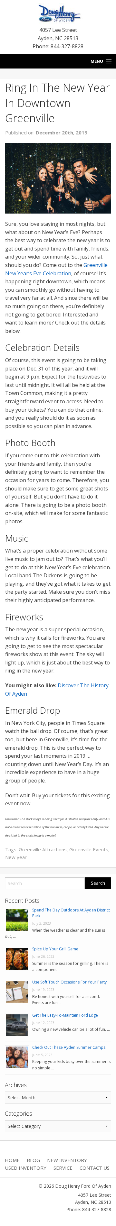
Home (12, 1160)
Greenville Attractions (43, 849)
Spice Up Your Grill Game (55, 949)
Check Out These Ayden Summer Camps (68, 1047)
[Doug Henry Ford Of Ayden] (58, 14)
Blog (33, 1160)
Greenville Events (88, 849)
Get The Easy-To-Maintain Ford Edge (65, 1015)
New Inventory (67, 1160)
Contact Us (95, 1168)
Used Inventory (25, 1168)
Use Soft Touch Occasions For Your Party (69, 982)
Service (62, 1168)
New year (16, 857)
